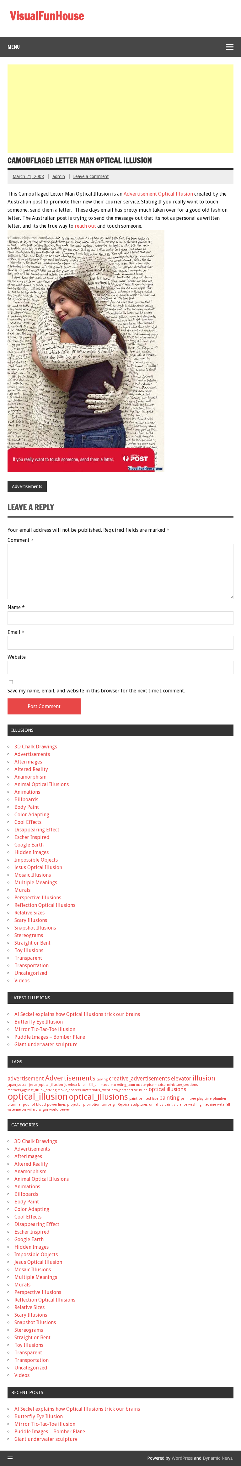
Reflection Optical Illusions (44, 905)
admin (58, 176)
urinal (153, 1104)
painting (169, 1098)
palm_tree (188, 1099)
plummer (15, 1104)
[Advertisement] (121, 109)
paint (133, 1099)
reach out (84, 226)
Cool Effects (27, 822)
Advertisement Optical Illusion (158, 194)
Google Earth (29, 845)
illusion (204, 1078)
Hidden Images (31, 852)
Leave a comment (91, 176)
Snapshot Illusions (35, 928)
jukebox (70, 1085)
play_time (204, 1099)
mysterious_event (96, 1090)
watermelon (17, 1110)
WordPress (182, 1458)
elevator (181, 1078)
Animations (27, 792)
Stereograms (28, 935)
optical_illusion (38, 1096)
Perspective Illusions (37, 898)
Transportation (31, 966)
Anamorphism (30, 777)
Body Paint (26, 807)
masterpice (144, 1085)
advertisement (26, 1078)
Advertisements (27, 486)
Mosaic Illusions (32, 875)
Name (16, 607)
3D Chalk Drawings (35, 747)
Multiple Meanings (35, 883)
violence (180, 1104)
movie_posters (69, 1090)
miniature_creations (182, 1085)
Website (17, 657)
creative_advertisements (139, 1078)
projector (74, 1104)
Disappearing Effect (36, 830)
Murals (22, 890)
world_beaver (59, 1110)
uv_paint (166, 1104)
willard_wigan (37, 1110)
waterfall (223, 1104)
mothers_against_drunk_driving (32, 1090)
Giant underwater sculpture (46, 1044)
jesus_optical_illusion (46, 1085)
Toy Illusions (28, 950)
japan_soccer (18, 1085)
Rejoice (123, 1104)
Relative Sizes (29, 913)
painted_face (148, 1099)
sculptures (139, 1104)
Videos (21, 981)
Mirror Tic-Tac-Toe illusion (44, 1029)
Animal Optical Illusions (41, 784)
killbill (83, 1085)
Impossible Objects (36, 860)
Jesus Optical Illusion (38, 867)
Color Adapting (31, 815)
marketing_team (123, 1085)
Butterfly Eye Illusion (38, 1022)
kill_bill (94, 1085)
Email (16, 632)
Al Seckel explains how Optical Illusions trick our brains (77, 1014)
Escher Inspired (32, 837)
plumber (219, 1099)
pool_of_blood (34, 1104)
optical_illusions (98, 1097)
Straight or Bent (32, 943)
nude (143, 1090)
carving (102, 1079)
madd (105, 1085)
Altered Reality (31, 769)
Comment (21, 540)
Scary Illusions (30, 920)
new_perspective (124, 1090)
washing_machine (202, 1104)
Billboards (26, 799)
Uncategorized (30, 973)
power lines (56, 1104)
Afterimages (28, 762)
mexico (160, 1085)
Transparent (28, 958)
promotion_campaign (99, 1104)
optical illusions (167, 1089)
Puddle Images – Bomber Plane (49, 1037)
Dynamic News (217, 1458)
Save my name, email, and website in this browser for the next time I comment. (96, 690)
